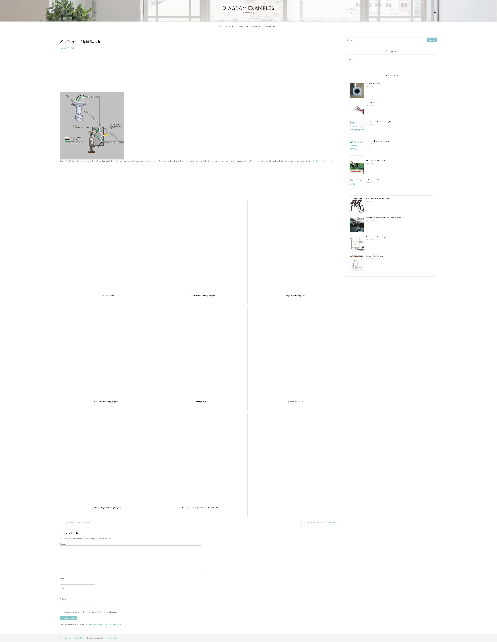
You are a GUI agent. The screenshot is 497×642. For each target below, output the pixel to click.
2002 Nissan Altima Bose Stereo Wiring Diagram (383, 218)
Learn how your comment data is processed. (106, 624)
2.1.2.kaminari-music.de (323, 161)
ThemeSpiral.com (112, 638)
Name (62, 578)
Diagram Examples (248, 8)
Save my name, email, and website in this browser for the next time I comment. (89, 612)
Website (63, 599)
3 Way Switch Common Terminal (377, 141)
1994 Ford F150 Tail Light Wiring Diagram (380, 122)
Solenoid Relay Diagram (374, 256)
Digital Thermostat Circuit (375, 160)
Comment (64, 544)
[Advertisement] (137, 70)
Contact (231, 26)
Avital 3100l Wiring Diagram (77, 523)
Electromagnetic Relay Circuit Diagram (319, 523)
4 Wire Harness (371, 103)
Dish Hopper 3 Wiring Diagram (377, 237)
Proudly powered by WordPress (73, 638)
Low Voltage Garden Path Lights (377, 198)
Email (62, 589)
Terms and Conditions (250, 26)
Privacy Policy (272, 26)
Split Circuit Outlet (372, 179)
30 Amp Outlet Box (373, 83)
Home (220, 26)
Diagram (352, 59)
